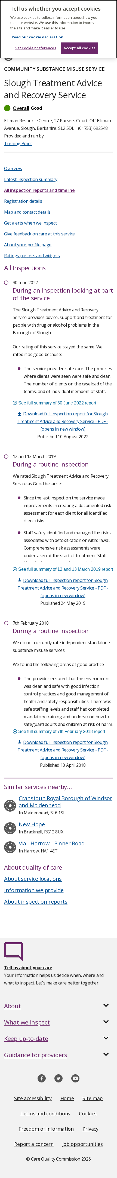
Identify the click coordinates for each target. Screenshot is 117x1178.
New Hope (32, 824)
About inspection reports (35, 901)
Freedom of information (46, 1128)
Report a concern (33, 1144)
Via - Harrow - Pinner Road (51, 843)
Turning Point (18, 143)
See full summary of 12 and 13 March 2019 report (65, 569)
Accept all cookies (79, 47)
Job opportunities (82, 1144)
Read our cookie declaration (37, 37)
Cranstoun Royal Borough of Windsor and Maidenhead (65, 801)
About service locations (33, 878)
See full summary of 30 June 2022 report (56, 403)
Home (67, 1098)
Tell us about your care (28, 968)
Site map (92, 1098)
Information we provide (33, 890)
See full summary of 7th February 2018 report (61, 731)
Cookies (88, 1113)
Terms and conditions (45, 1113)
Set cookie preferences (35, 47)
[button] (58, 108)
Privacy (90, 1128)
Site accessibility (33, 1098)
